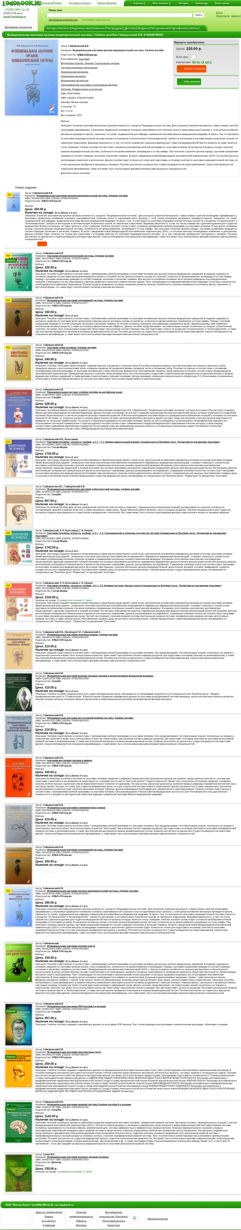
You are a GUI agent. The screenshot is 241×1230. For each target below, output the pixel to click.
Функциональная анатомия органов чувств (71, 946)
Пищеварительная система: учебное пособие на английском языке (84, 392)
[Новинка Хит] (18, 290)
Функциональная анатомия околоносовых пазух (74, 1052)
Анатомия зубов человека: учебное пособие (72, 347)
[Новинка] (18, 1044)
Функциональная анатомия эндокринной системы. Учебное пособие (85, 300)
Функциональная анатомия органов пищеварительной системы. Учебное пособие (82, 195)
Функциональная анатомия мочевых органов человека (78, 1157)
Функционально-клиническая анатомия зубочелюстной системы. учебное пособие (93, 489)
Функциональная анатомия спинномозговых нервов (76, 807)
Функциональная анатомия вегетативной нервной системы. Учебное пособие (90, 718)
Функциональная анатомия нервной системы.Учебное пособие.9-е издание (89, 1104)
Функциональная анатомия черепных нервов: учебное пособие (82, 634)
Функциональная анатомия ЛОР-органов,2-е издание (76, 1006)
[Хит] (13, 210)
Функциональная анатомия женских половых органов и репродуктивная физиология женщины (100, 676)
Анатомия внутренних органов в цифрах (69, 760)
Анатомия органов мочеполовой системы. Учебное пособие (80, 256)
